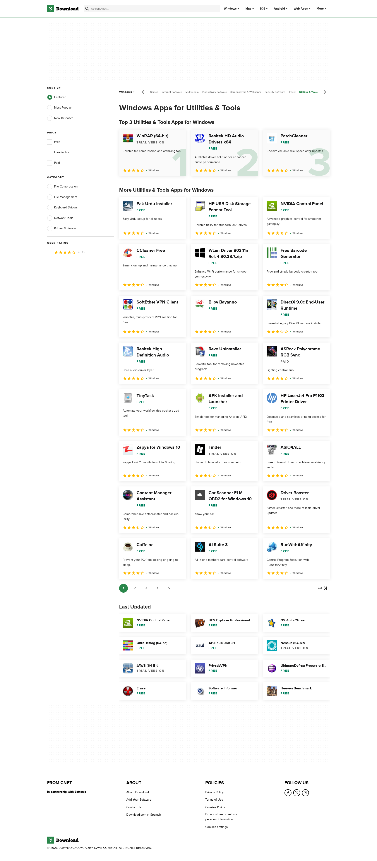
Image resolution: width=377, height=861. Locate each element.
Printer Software (65, 228)
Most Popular (63, 107)
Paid (57, 163)
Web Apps (301, 8)
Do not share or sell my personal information (221, 817)
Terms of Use (214, 800)
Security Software (275, 92)
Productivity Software (214, 92)
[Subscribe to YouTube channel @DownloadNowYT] (305, 792)
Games (154, 92)
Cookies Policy (215, 807)
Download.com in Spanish (143, 815)
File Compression (66, 186)
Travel (292, 92)
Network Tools (63, 218)
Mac (248, 8)
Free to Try (61, 152)
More (320, 8)
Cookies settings (216, 827)
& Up (81, 252)
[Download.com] (63, 8)
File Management (65, 197)
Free (57, 142)
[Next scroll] (324, 92)
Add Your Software (138, 800)
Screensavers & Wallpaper (245, 92)
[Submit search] (87, 8)
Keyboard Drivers (66, 207)
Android (279, 8)
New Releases (64, 118)
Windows (230, 8)
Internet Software (172, 92)
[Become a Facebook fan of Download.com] (287, 792)
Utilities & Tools (308, 92)
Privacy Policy (214, 792)
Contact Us (133, 807)
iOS (262, 8)
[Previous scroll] (143, 92)
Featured (60, 97)
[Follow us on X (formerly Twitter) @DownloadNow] (296, 792)
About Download (137, 792)
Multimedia (192, 92)
